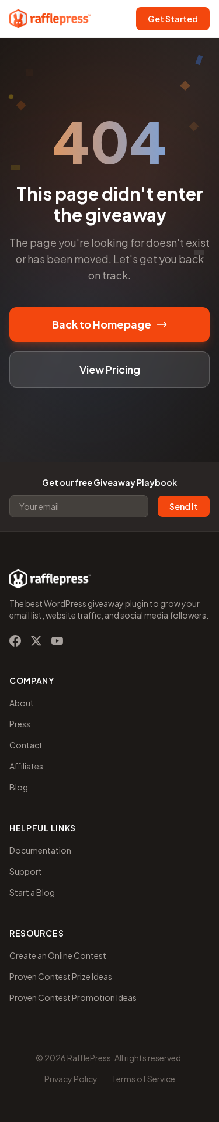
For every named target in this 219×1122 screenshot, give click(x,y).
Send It (183, 506)
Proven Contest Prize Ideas (60, 976)
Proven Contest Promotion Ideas (73, 997)
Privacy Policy (71, 1078)
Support (25, 871)
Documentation (40, 850)
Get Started (173, 18)
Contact (26, 745)
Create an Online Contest (57, 955)
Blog (18, 787)
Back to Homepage (101, 324)
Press (19, 724)
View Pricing (109, 369)
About (21, 703)
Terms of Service (143, 1078)
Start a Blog (32, 892)
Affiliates (26, 766)
